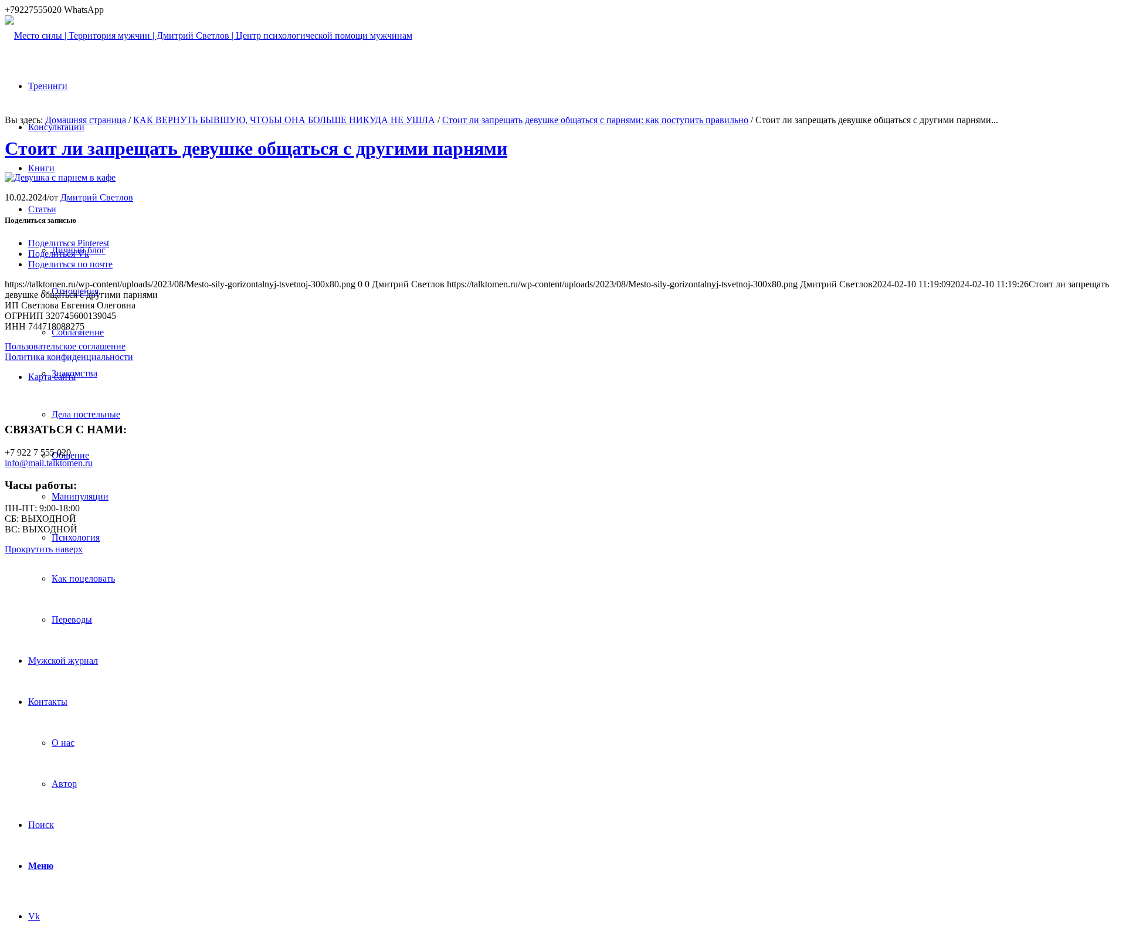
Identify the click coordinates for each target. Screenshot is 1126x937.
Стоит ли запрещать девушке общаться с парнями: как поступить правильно (595, 120)
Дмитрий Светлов (96, 197)
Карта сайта (52, 377)
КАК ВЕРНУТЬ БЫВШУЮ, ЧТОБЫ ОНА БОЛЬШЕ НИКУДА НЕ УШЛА (284, 120)
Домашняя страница (85, 120)
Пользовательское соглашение (65, 346)
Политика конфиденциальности (69, 357)
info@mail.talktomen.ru (49, 463)
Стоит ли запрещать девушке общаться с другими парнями (256, 148)
